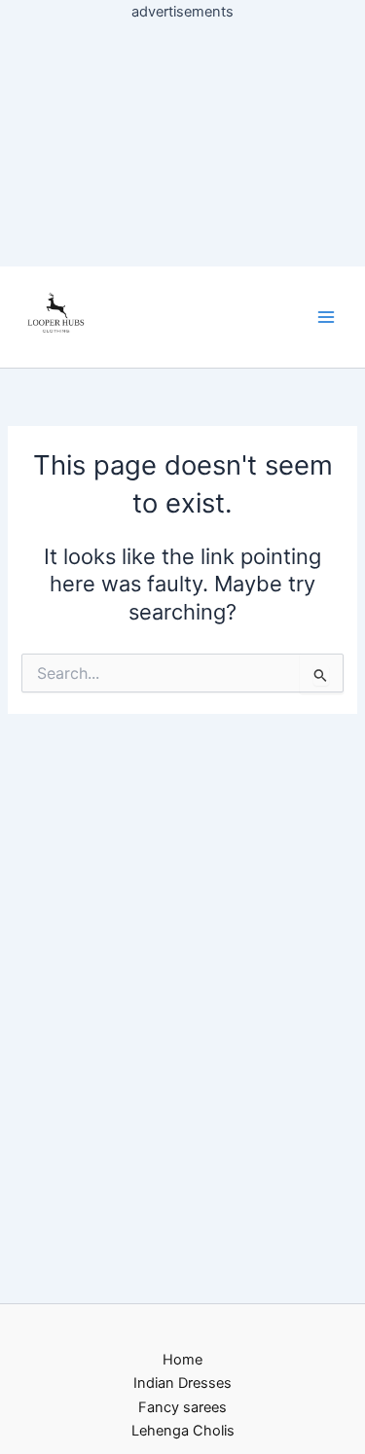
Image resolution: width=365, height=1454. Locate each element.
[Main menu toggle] (326, 317)
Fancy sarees (182, 1407)
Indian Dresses (182, 1383)
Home (182, 1359)
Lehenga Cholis (183, 1430)
